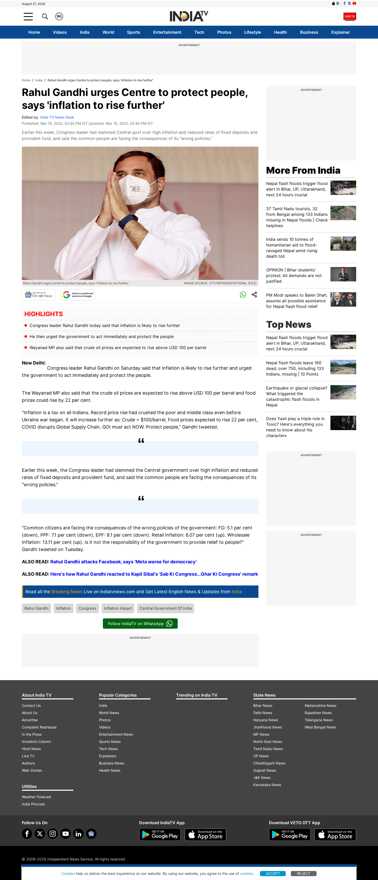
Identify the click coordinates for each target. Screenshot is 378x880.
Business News (111, 763)
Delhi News (262, 712)
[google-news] (91, 834)
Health (280, 32)
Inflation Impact (118, 608)
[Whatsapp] (243, 294)
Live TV (28, 756)
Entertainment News (116, 734)
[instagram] (53, 834)
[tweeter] (40, 834)
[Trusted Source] (78, 294)
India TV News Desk (57, 117)
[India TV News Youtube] (354, 3)
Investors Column (36, 741)
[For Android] (290, 835)
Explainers (107, 756)
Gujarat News (264, 770)
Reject (303, 873)
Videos (60, 32)
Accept (273, 873)
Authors (28, 763)
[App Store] (205, 835)
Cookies (68, 873)
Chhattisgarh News (269, 763)
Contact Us (31, 705)
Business (309, 32)
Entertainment (167, 32)
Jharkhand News (267, 727)
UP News (261, 756)
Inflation (63, 608)
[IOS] (333, 3)
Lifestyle (252, 32)
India (84, 32)
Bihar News (262, 705)
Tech (199, 32)
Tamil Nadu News (268, 748)
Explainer (340, 32)
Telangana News (319, 720)
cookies (246, 873)
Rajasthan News (318, 712)
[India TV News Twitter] (349, 3)
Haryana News (265, 720)
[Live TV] (350, 16)
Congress (87, 608)
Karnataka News (267, 785)
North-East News (267, 741)
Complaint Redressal (39, 727)
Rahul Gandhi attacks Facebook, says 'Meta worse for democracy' (123, 561)
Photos (224, 32)
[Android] (338, 3)
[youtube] (65, 834)
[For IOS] (335, 835)
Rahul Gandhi (36, 608)
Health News (109, 770)
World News (109, 712)
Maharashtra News (320, 705)
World (108, 32)
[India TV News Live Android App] (160, 835)
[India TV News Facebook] (344, 3)
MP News (261, 734)
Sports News (110, 741)
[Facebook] (27, 834)
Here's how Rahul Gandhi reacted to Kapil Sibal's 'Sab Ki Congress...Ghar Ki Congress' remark (153, 574)
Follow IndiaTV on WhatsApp (136, 623)
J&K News (262, 777)
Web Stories (32, 770)
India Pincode (33, 804)
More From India (303, 170)
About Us (29, 712)
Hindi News (31, 748)
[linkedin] (78, 834)
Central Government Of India (166, 608)
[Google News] (39, 294)
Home (34, 32)
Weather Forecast (36, 797)
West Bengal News (320, 727)
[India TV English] (189, 16)
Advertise (30, 720)
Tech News (108, 748)
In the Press (32, 734)
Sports (133, 32)
